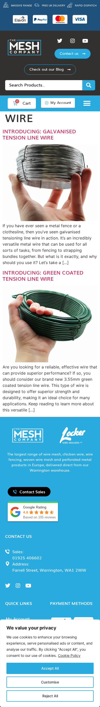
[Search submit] (88, 85)
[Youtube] (85, 40)
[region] (50, 663)
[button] (88, 103)
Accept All (50, 668)
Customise (50, 682)
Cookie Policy (69, 655)
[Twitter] (59, 40)
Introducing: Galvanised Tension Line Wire (39, 134)
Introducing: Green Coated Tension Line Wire (43, 275)
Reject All (50, 696)
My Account (18, 619)
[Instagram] (72, 40)
